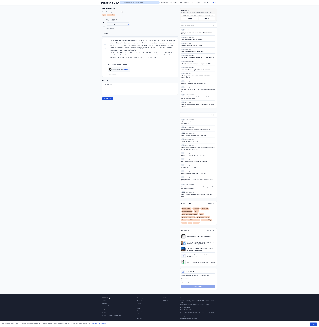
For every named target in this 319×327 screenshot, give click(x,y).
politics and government (188, 217)
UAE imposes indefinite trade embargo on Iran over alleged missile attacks (200, 249)
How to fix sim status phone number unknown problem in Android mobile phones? (197, 187)
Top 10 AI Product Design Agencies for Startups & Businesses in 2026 (200, 255)
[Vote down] (103, 25)
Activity (104, 301)
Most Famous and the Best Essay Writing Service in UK (196, 129)
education (196, 222)
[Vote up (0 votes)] (103, 20)
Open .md (207, 18)
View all (210, 115)
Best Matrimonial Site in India (189, 167)
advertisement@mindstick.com (188, 318)
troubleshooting (186, 208)
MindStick (104, 313)
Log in (206, 2)
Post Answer (107, 99)
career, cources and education (189, 214)
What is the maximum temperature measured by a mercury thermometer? (197, 122)
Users (138, 313)
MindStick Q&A (110, 2)
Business (139, 318)
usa (190, 222)
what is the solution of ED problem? (191, 141)
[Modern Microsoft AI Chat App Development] (183, 236)
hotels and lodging (206, 220)
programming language (203, 217)
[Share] (122, 12)
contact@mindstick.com (186, 317)
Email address (185, 279)
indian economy (125, 24)
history (196, 211)
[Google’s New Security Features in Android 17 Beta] (183, 262)
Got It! (313, 324)
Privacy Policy (102, 323)
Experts (186, 2)
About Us (139, 301)
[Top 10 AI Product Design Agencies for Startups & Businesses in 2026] (183, 256)
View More (209, 25)
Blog (181, 2)
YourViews (104, 318)
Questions (104, 303)
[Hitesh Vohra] (110, 69)
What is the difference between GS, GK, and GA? (194, 135)
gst (104, 15)
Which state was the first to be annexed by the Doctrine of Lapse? (197, 180)
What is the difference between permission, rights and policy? (196, 195)
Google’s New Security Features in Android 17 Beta (201, 262)
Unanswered (173, 2)
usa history (196, 208)
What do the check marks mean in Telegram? (193, 173)
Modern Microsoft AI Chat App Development (199, 236)
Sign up (214, 2)
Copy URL (189, 18)
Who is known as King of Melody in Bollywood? (194, 161)
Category (198, 2)
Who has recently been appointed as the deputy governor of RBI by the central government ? (198, 148)
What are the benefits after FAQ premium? (193, 155)
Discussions (164, 2)
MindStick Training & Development (111, 315)
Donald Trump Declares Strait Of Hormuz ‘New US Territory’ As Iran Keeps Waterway (200, 242)
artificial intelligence (193, 220)
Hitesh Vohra (126, 69)
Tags (192, 2)
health (184, 220)
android (184, 222)
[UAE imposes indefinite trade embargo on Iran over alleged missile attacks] (183, 249)
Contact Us (140, 303)
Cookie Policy (93, 323)
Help (138, 316)
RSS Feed (165, 301)
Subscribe (199, 286)
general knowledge (187, 211)
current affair (111, 15)
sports (201, 214)
